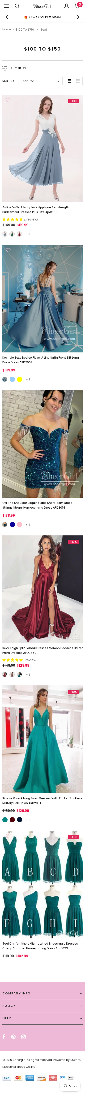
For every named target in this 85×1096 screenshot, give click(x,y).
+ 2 (28, 820)
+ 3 (28, 234)
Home (6, 29)
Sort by (8, 81)
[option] (42, 17)
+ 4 (28, 525)
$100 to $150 (25, 30)
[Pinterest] (13, 1036)
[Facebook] (3, 1036)
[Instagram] (23, 1036)
